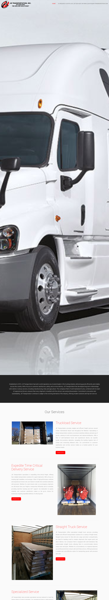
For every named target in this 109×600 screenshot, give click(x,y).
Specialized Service (25, 592)
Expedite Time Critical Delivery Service (26, 467)
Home (54, 3)
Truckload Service (68, 423)
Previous (3, 190)
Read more (60, 452)
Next (105, 190)
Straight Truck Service (71, 527)
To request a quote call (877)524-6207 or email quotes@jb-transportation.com (83, 3)
